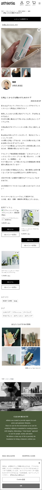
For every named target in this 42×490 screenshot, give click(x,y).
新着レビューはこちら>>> (33, 368)
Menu (39, 3)
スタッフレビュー (11, 11)
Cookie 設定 (21, 479)
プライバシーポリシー (17, 475)
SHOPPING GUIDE (28, 456)
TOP (2, 11)
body (15, 301)
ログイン (22, 5)
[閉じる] (39, 462)
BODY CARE (7, 301)
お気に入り (27, 5)
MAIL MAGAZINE (8, 456)
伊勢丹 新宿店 (22, 11)
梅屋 (29, 11)
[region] (21, 475)
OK (21, 486)
